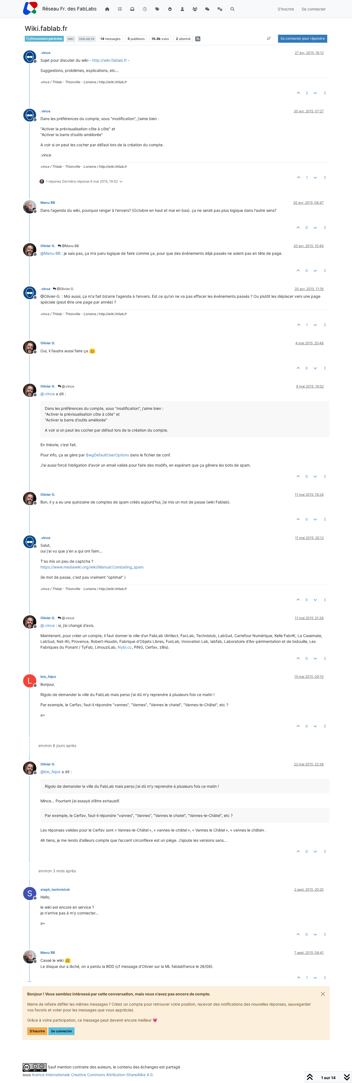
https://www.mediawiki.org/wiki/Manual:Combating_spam (92, 567)
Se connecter (61, 1031)
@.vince (67, 386)
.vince (45, 53)
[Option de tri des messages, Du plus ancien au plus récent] (269, 38)
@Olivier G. (65, 289)
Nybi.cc (125, 647)
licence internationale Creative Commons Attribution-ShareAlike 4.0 (92, 1074)
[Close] (323, 994)
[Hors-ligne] (31, 56)
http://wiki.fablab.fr (109, 60)
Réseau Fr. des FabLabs (69, 9)
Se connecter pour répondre (302, 38)
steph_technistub (55, 889)
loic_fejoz (48, 677)
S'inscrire (37, 1031)
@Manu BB (70, 246)
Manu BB (47, 203)
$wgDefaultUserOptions (107, 455)
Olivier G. (47, 246)
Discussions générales (46, 38)
